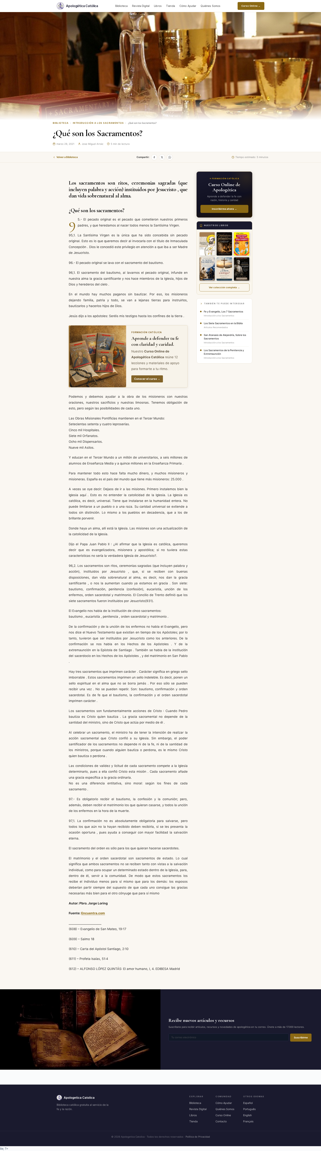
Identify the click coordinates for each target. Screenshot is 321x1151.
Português (249, 1109)
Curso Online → (251, 5)
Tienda (170, 5)
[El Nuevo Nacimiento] (207, 269)
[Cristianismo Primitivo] (224, 244)
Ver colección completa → (224, 287)
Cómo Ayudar (187, 5)
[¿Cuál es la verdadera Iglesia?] (241, 269)
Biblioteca (121, 5)
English (247, 1115)
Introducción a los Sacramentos (98, 123)
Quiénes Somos (210, 5)
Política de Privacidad (198, 1136)
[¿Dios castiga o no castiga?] (224, 269)
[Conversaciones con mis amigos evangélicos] (241, 244)
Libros (158, 5)
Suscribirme (301, 1037)
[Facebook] (154, 157)
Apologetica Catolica (79, 1097)
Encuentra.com (93, 913)
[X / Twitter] (162, 157)
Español (248, 1102)
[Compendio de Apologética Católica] (207, 244)
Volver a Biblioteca (67, 157)
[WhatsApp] (170, 157)
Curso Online (223, 1115)
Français (248, 1121)
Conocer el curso (147, 378)
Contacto (221, 1121)
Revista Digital (141, 5)
